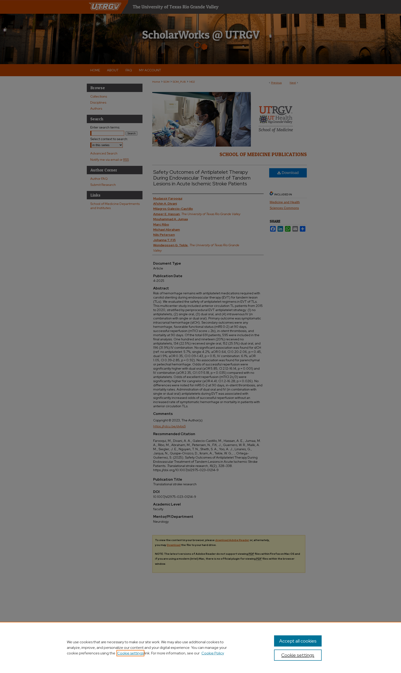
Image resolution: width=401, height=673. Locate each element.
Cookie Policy (212, 653)
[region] (200, 647)
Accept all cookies (298, 641)
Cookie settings (130, 653)
